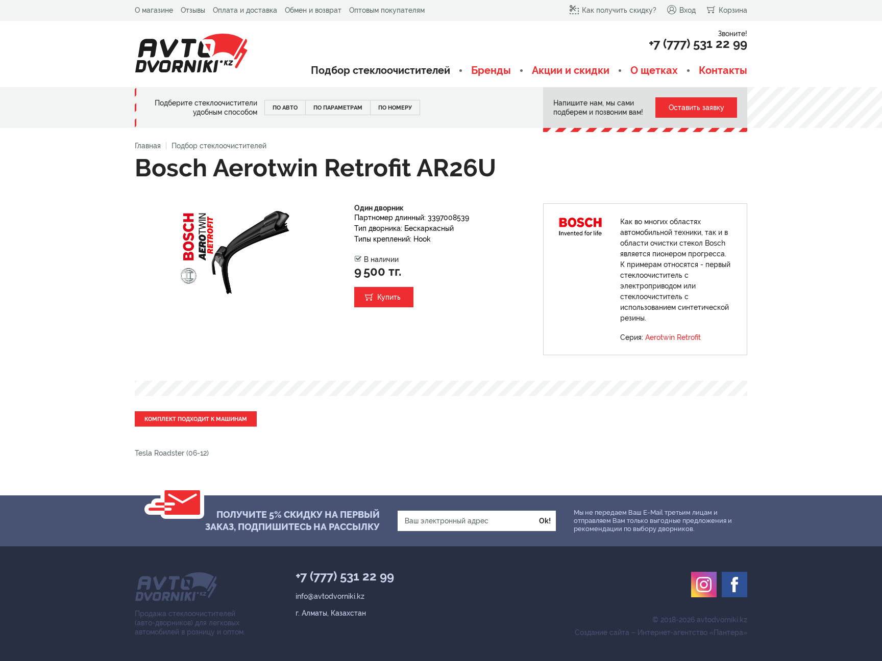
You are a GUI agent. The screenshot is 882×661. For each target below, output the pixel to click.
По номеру (395, 107)
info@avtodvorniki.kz (330, 596)
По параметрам (337, 107)
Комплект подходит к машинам (195, 419)
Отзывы (193, 10)
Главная (148, 146)
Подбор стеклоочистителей (380, 70)
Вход (687, 10)
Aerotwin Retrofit (673, 337)
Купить (389, 297)
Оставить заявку (696, 107)
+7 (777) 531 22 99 (698, 44)
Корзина (733, 10)
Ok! (545, 521)
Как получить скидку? (619, 10)
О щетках (654, 70)
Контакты (723, 70)
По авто (285, 107)
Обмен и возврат (313, 10)
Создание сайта (602, 632)
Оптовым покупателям (387, 10)
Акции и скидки (570, 70)
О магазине (154, 10)
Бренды (491, 70)
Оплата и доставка (245, 10)
